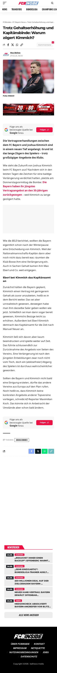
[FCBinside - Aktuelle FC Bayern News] (28, 3)
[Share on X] (13, 44)
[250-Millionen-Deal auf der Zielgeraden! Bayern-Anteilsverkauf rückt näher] (28, 580)
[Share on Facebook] (8, 44)
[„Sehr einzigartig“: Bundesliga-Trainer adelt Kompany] (28, 569)
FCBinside (7, 22)
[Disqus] (28, 496)
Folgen (43, 129)
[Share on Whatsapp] (17, 44)
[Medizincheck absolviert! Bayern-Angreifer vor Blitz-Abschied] (28, 603)
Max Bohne (15, 53)
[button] (5, 3)
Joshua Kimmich (21, 440)
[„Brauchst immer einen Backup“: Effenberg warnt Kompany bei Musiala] (28, 557)
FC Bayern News (19, 22)
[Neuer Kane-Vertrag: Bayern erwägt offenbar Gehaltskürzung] (28, 592)
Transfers (18, 601)
